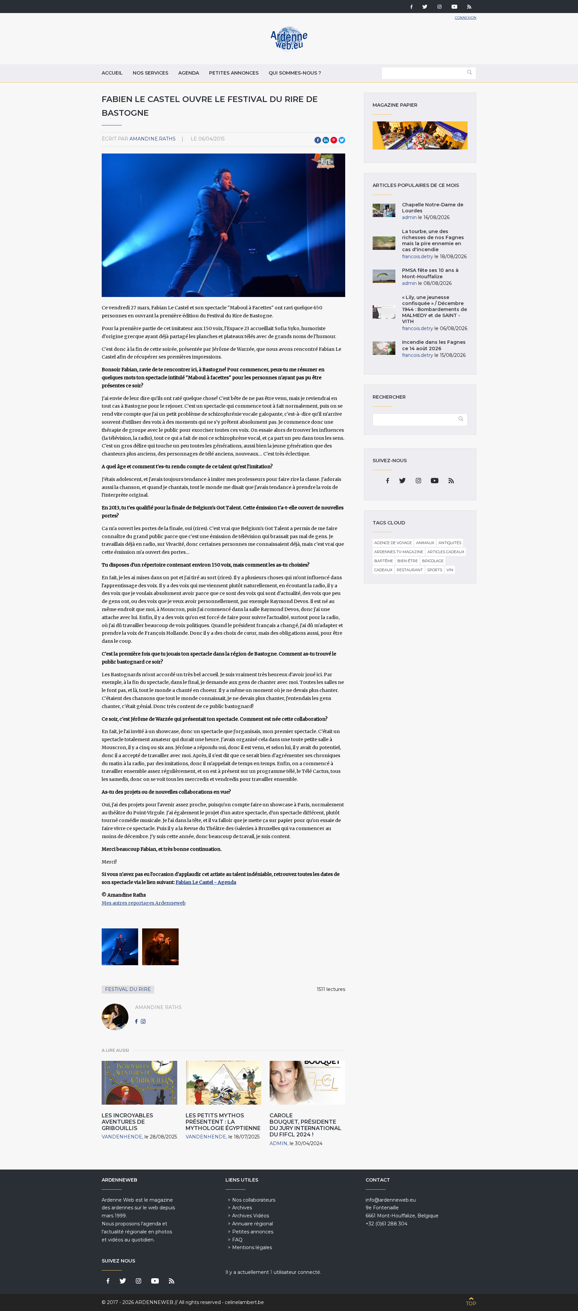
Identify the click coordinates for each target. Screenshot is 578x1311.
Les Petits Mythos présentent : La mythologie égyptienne (223, 1121)
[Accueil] (289, 50)
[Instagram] (439, 7)
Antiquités (450, 542)
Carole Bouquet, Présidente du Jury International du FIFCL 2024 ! (306, 1125)
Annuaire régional (252, 1224)
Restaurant (410, 570)
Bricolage (433, 561)
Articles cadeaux (445, 551)
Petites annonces (234, 73)
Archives (242, 1208)
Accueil (112, 73)
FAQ (237, 1240)
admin (278, 1143)
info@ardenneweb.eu (391, 1200)
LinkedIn (325, 140)
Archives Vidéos (250, 1216)
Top (471, 1304)
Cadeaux (383, 570)
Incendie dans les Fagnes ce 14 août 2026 (434, 345)
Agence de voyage (393, 542)
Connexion (465, 17)
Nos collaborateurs (253, 1200)
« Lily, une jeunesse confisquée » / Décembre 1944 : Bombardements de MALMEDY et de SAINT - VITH (434, 309)
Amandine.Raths (152, 139)
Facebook (317, 140)
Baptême (383, 561)
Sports (434, 570)
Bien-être (407, 561)
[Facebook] (411, 7)
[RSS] (469, 7)
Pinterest (333, 140)
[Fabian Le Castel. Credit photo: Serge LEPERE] (120, 946)
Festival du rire (128, 989)
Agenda (188, 73)
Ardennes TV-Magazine (398, 551)
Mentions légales (252, 1247)
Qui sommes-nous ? (295, 73)
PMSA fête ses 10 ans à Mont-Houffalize (430, 273)
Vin (450, 570)
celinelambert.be (244, 1302)
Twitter (342, 140)
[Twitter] (425, 7)
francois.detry (417, 257)
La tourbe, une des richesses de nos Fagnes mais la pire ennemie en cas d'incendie (433, 240)
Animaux (425, 542)
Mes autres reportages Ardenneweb (144, 903)
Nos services (150, 73)
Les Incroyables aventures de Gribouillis (127, 1121)
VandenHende (122, 1137)
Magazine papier (420, 135)
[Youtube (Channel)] (454, 7)
